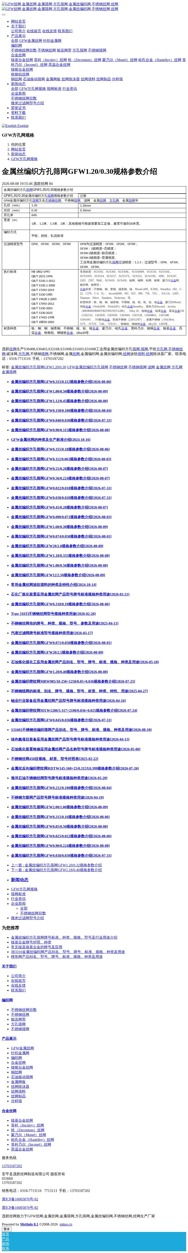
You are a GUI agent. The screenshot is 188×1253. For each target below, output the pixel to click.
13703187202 (12, 1166)
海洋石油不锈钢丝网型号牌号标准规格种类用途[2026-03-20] (59, 778)
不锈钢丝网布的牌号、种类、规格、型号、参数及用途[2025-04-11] (64, 623)
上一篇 (56, 865)
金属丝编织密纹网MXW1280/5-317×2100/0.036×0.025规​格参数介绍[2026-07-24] (74, 710)
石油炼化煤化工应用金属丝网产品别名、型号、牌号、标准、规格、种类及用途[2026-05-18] (85, 662)
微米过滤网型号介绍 (27, 918)
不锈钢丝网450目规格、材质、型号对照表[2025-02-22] (54, 759)
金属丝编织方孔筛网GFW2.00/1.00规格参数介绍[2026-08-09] (59, 807)
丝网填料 (18, 1091)
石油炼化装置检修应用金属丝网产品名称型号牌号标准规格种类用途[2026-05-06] (75, 749)
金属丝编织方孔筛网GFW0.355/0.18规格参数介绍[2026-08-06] (60, 449)
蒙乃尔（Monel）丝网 (28, 1135)
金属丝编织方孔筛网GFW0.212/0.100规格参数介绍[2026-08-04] (61, 788)
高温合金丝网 (22, 1149)
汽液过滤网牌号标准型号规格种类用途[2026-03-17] (52, 633)
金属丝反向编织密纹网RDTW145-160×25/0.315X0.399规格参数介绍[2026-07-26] (75, 768)
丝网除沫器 (20, 1087)
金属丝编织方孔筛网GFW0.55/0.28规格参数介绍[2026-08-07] (59, 469)
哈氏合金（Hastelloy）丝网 (32, 1140)
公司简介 (18, 976)
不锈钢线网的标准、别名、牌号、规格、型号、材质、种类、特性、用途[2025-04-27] (79, 691)
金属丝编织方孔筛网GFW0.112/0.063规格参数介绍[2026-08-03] (61, 459)
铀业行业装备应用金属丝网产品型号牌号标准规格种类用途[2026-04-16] (68, 701)
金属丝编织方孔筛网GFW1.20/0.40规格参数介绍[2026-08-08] (59, 672)
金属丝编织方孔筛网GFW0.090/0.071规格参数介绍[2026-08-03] (61, 517)
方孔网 (114, 200)
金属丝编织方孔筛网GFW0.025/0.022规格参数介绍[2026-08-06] (61, 836)
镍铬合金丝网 (22, 1067)
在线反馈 (18, 985)
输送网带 (18, 1019)
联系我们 (18, 990)
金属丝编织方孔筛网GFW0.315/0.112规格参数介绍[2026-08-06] (61, 382)
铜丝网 (16, 1072)
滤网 (151, 367)
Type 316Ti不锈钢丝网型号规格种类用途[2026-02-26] (53, 614)
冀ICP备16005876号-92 (20, 1199)
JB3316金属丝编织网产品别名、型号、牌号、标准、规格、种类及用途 (68, 952)
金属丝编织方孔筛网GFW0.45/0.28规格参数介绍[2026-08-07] (59, 507)
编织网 (7, 1000)
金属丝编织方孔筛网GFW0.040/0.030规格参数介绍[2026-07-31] (61, 420)
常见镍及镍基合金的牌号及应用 (36, 947)
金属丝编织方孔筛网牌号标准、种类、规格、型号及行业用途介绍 (64, 937)
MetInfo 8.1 (29, 1224)
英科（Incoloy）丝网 (27, 1125)
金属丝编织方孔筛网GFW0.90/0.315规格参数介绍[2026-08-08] (60, 430)
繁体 (7, 1229)
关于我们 (9, 966)
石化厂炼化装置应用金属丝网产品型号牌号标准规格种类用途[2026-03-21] (70, 594)
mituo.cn (66, 1224)
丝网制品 (18, 1096)
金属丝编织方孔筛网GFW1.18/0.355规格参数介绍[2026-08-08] (60, 556)
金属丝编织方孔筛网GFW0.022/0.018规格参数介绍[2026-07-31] (61, 488)
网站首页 (18, 21)
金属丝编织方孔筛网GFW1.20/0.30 (38, 367)
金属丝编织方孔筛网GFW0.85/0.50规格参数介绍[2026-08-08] (59, 826)
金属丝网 (163, 367)
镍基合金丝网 (22, 1120)
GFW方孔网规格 (24, 159)
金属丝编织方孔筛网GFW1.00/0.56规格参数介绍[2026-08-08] (59, 565)
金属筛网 (9, 372)
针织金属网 (20, 1053)
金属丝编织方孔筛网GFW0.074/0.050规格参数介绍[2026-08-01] (61, 536)
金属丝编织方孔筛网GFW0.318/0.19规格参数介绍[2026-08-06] (60, 604)
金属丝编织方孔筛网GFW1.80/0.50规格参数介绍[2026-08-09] (59, 391)
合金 (173, 280)
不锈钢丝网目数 (33, 913)
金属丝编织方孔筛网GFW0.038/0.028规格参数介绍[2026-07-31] (61, 498)
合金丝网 (18, 1062)
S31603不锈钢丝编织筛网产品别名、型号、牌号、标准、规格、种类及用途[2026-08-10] (81, 730)
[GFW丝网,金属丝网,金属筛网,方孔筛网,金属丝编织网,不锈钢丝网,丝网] (94, 6)
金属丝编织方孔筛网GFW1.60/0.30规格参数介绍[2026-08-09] (59, 527)
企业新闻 (18, 903)
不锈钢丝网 (53, 200)
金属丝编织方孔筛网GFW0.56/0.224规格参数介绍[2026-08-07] (60, 478)
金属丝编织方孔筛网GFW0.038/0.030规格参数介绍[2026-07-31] (61, 855)
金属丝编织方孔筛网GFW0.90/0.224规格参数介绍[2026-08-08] (60, 846)
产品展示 (9, 1038)
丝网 (103, 200)
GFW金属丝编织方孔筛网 (87, 367)
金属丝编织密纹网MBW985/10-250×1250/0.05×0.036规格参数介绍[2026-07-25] (73, 681)
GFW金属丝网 (22, 1048)
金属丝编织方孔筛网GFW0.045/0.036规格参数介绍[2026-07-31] (61, 720)
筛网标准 (18, 894)
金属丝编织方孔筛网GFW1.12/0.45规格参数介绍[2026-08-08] (59, 401)
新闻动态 (18, 154)
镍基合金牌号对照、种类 (31, 942)
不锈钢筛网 (137, 367)
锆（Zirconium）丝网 (27, 1130)
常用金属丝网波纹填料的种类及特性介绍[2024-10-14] (53, 585)
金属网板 (18, 1082)
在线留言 (18, 981)
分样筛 (16, 1101)
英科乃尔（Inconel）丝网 (31, 1144)
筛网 (29, 189)
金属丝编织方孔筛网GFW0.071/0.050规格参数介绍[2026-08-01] (61, 643)
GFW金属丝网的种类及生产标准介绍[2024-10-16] (50, 440)
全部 (14, 41)
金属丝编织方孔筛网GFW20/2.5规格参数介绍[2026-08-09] (57, 652)
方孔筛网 (18, 1024)
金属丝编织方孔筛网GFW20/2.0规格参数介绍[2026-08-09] (57, 546)
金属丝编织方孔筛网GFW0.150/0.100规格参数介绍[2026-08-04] (61, 410)
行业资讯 (18, 899)
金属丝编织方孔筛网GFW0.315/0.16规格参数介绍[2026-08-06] (60, 817)
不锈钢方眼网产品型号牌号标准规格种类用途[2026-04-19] (57, 797)
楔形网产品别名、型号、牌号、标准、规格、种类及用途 (57, 957)
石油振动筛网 (22, 1077)
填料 (141, 354)
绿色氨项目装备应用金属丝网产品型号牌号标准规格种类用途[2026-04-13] (70, 739)
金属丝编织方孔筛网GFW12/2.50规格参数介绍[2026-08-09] (58, 575)
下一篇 (56, 870)
